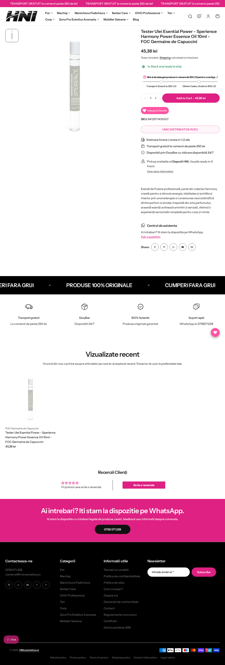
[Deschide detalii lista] (215, 332)
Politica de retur (114, 582)
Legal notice (168, 657)
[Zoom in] (75, 84)
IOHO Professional (147, 13)
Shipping (165, 57)
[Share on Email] (182, 247)
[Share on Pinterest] (164, 247)
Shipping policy (121, 657)
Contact (109, 608)
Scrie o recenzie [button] (143, 485)
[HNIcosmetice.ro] (21, 16)
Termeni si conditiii (116, 570)
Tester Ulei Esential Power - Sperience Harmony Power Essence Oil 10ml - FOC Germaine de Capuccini (30, 437)
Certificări (110, 621)
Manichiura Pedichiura (90, 13)
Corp (48, 19)
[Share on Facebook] (155, 247)
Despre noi (111, 595)
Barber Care (120, 13)
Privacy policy (78, 657)
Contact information (145, 657)
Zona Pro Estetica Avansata (77, 19)
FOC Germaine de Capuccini (22, 428)
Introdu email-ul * (163, 572)
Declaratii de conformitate (121, 602)
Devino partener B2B (117, 627)
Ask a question (150, 236)
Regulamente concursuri (120, 614)
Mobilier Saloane (115, 19)
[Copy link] (192, 247)
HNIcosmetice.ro (29, 650)
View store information (160, 171)
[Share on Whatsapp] (173, 247)
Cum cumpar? (113, 589)
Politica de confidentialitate (122, 576)
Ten (169, 13)
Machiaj (62, 13)
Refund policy (58, 657)
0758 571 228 (13, 570)
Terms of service (98, 657)
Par (47, 13)
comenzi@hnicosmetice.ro (23, 574)
